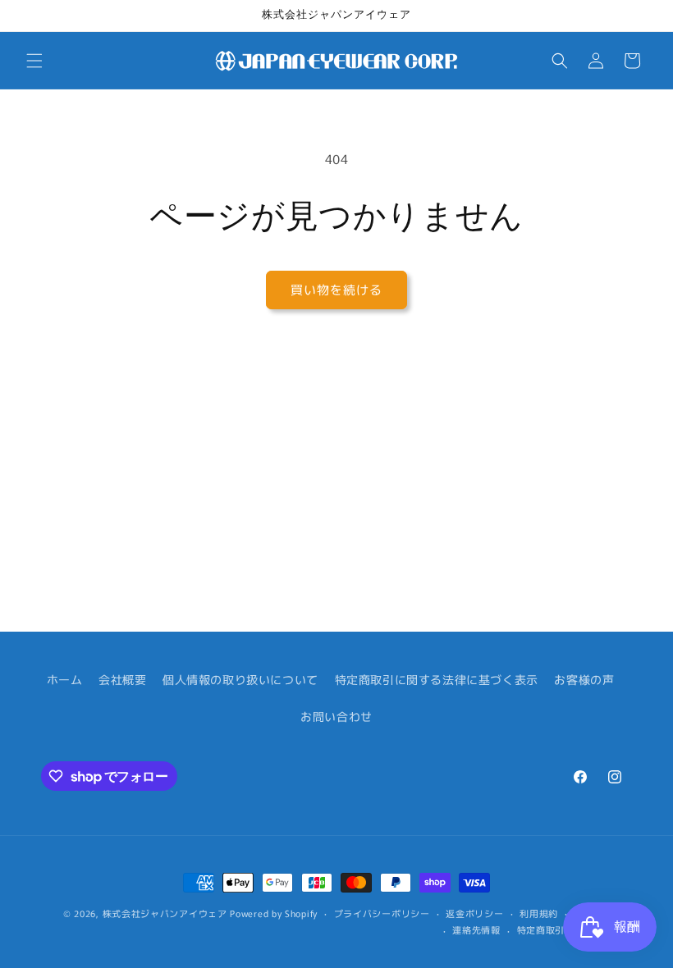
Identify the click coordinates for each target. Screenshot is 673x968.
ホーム (65, 679)
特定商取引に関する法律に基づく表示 (436, 679)
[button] (34, 61)
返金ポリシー (474, 913)
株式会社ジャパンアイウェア (165, 913)
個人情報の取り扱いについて (240, 679)
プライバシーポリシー (382, 913)
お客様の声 (584, 679)
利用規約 (539, 913)
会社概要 (122, 679)
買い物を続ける (336, 289)
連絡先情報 (476, 929)
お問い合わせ (336, 716)
